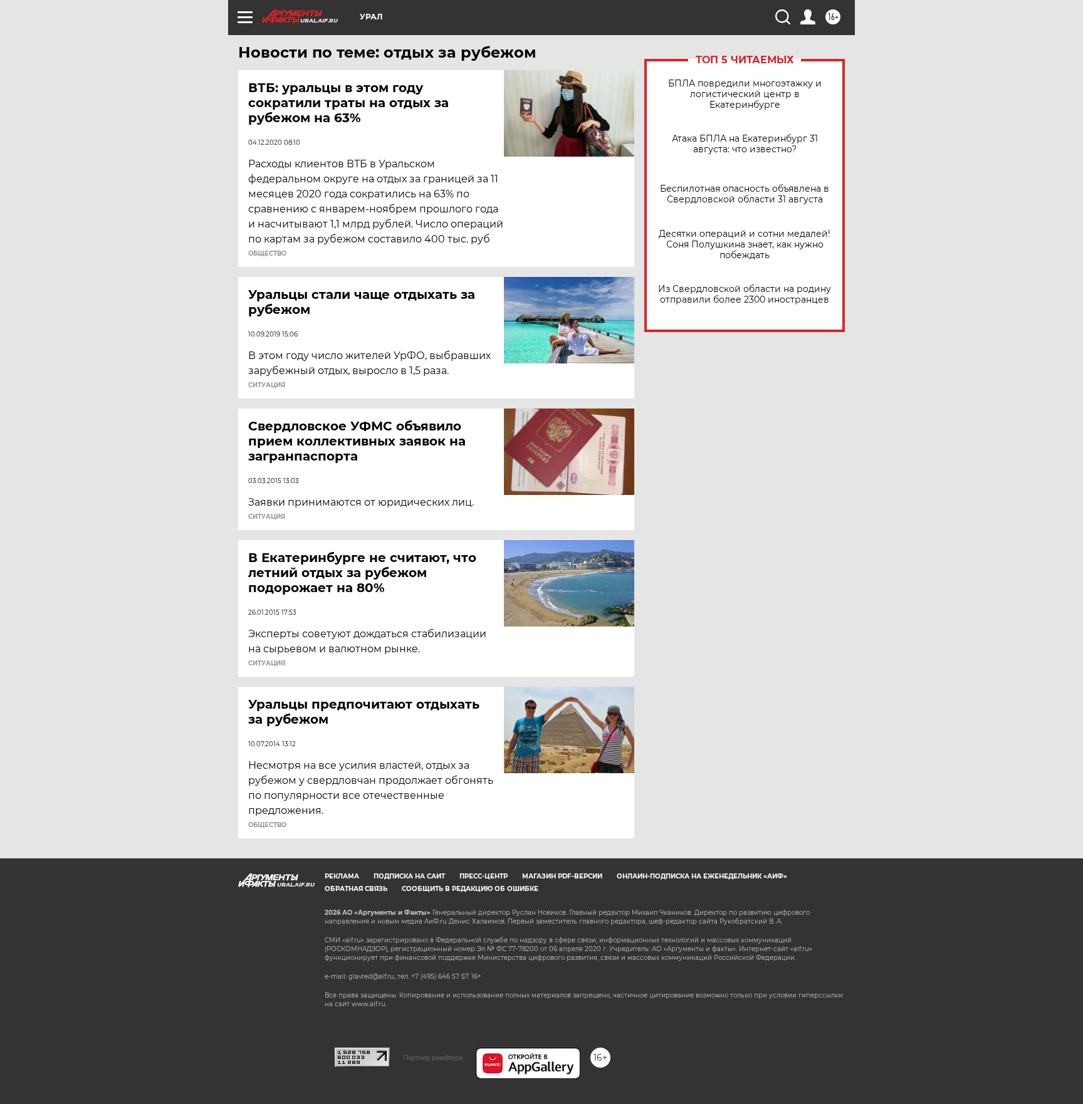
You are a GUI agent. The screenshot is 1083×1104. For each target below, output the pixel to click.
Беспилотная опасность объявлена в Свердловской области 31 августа (744, 194)
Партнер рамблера (433, 1057)
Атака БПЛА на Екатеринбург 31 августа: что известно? (745, 144)
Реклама (342, 876)
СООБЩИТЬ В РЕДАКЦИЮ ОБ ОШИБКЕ (470, 889)
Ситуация (266, 385)
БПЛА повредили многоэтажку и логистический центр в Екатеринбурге (745, 94)
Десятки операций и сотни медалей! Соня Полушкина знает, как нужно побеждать (744, 245)
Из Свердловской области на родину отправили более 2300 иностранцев (744, 294)
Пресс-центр (483, 876)
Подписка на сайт (409, 876)
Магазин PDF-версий (562, 876)
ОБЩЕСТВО (267, 254)
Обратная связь (356, 889)
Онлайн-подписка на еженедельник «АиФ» (702, 876)
